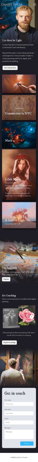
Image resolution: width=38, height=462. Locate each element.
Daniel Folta (11, 5)
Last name (7, 409)
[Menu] (35, 5)
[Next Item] (32, 317)
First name (7, 400)
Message (7, 428)
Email (6, 419)
